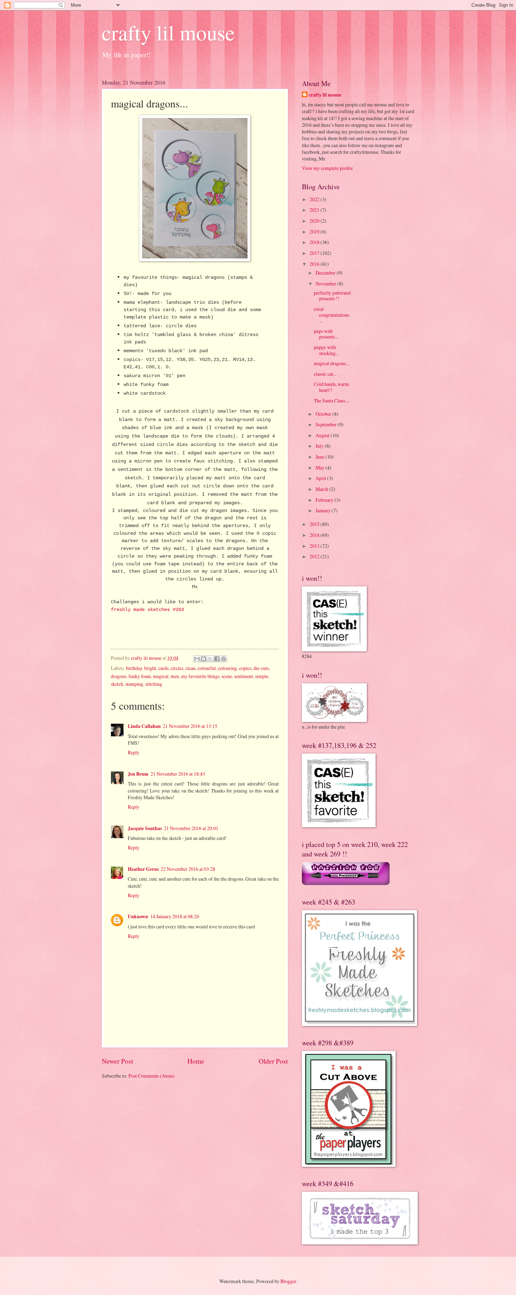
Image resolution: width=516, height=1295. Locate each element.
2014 (315, 535)
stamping (134, 684)
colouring (227, 668)
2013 (315, 546)
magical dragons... (331, 363)
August (323, 435)
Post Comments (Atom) (151, 1075)
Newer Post (117, 1061)
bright (150, 668)
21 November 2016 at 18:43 (178, 773)
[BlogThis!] (203, 658)
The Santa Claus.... (331, 400)
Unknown (138, 916)
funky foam (139, 676)
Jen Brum (138, 773)
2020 (315, 220)
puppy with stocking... (326, 350)
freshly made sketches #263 (147, 609)
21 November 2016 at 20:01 (191, 828)
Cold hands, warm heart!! (331, 387)
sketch (117, 684)
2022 (315, 199)
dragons (118, 676)
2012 (315, 556)
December (326, 272)
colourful (207, 668)
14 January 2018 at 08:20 (174, 916)
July (320, 445)
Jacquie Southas (145, 828)
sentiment (243, 676)
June (320, 456)
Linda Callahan (144, 726)
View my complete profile (327, 168)
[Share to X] (210, 658)
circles (177, 668)
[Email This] (196, 658)
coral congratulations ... (331, 314)
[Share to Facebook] (216, 658)
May (320, 467)
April (321, 478)
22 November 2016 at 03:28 (188, 869)
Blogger (288, 1281)
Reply (133, 752)
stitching (153, 684)
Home (195, 1061)
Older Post (273, 1061)
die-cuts (261, 668)
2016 (315, 264)
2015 (315, 524)
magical (160, 676)
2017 (315, 253)
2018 (315, 242)
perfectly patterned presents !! (332, 295)
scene (226, 676)
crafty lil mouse (168, 32)
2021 (315, 209)
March (322, 489)
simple (261, 676)
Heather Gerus (143, 869)
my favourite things (200, 676)
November (326, 283)
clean (190, 668)
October (324, 413)
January (324, 510)
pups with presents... (326, 334)
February (325, 500)
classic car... (325, 373)
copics (245, 668)
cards (163, 668)
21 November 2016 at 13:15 (190, 726)
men (175, 676)
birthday (134, 668)
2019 (315, 231)
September (327, 424)
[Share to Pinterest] (223, 658)
